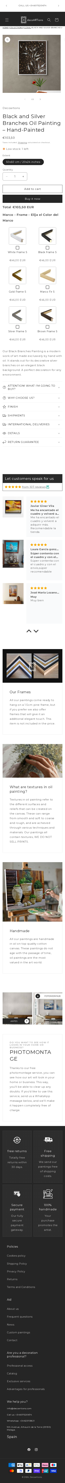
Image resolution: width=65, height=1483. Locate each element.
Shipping (22, 142)
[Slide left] (25, 99)
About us (13, 1308)
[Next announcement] (58, 6)
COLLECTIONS (16, 28)
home (6, 28)
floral (27, 28)
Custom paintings (18, 1332)
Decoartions (36, 1477)
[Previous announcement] (6, 6)
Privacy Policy (16, 1271)
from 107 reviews (34, 487)
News (10, 1324)
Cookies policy (16, 1255)
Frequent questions (20, 1316)
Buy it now (32, 198)
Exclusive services (18, 1381)
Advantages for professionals (26, 1389)
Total (7, 207)
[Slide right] (40, 99)
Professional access (19, 1365)
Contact (12, 1340)
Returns (12, 1279)
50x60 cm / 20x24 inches (23, 162)
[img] (13, 487)
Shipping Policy (17, 1263)
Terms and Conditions (21, 1287)
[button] (7, 20)
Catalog (12, 1373)
